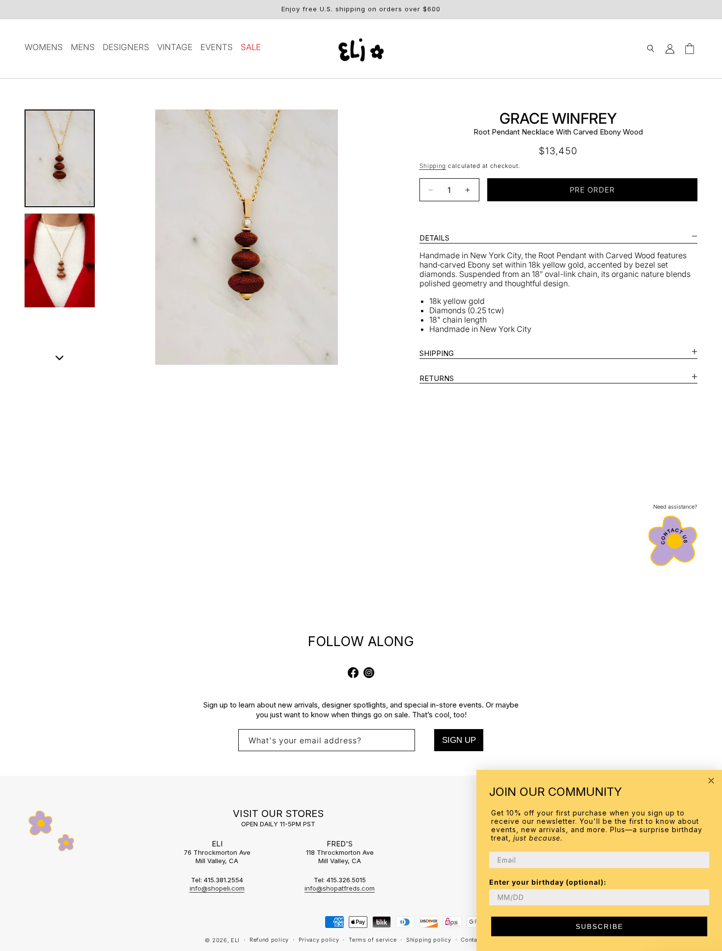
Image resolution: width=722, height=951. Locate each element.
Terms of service (372, 939)
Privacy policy (319, 939)
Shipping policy (428, 939)
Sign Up (459, 740)
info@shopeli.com (217, 888)
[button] (650, 48)
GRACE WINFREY (558, 118)
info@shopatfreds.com (340, 888)
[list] (247, 237)
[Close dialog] (711, 781)
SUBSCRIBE (599, 926)
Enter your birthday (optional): (548, 882)
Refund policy (269, 939)
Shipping (432, 165)
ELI (235, 940)
